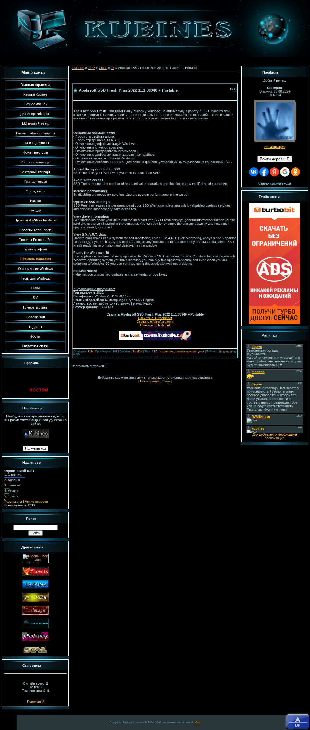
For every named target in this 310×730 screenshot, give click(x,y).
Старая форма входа (274, 183)
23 (112, 68)
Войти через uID (274, 159)
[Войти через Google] (285, 172)
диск (201, 351)
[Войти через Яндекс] (274, 171)
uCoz (197, 722)
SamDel (137, 351)
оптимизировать (186, 351)
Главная (78, 68)
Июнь (103, 68)
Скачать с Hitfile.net (155, 325)
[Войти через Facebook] (264, 171)
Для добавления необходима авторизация (274, 436)
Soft (90, 351)
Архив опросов (36, 501)
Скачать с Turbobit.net (155, 318)
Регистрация (150, 381)
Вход (166, 381)
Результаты (13, 501)
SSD (155, 351)
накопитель (167, 351)
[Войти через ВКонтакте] (253, 171)
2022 (91, 68)
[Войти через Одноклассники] (295, 171)
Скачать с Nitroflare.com (155, 321)
